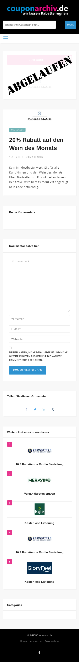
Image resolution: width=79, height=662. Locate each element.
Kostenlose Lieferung (39, 523)
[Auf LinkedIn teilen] (44, 409)
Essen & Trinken (34, 156)
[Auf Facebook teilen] (26, 409)
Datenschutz (52, 641)
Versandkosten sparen (39, 493)
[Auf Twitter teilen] (35, 409)
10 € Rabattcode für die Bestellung (40, 464)
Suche (70, 24)
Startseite (15, 156)
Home (23, 641)
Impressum (36, 641)
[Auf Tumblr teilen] (53, 409)
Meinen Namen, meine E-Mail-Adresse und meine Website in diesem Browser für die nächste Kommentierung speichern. (38, 356)
